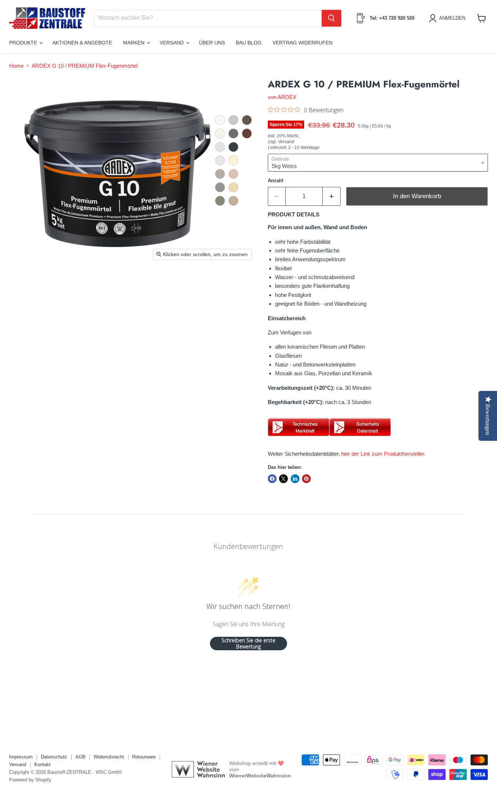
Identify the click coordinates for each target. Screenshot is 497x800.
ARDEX (287, 97)
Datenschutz (54, 757)
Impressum (21, 757)
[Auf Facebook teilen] (272, 478)
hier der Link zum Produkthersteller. (383, 454)
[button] (448, 18)
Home (16, 66)
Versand (172, 43)
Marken (134, 43)
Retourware (144, 757)
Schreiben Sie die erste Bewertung (248, 643)
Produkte (24, 43)
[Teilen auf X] (283, 478)
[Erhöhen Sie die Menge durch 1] (332, 196)
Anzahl (275, 180)
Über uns (212, 43)
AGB (80, 757)
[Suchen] (331, 18)
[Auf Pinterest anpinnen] (306, 478)
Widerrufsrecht (109, 757)
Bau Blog (249, 43)
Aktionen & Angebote (82, 43)
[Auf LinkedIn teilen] (295, 478)
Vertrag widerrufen (303, 43)
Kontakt (42, 764)
